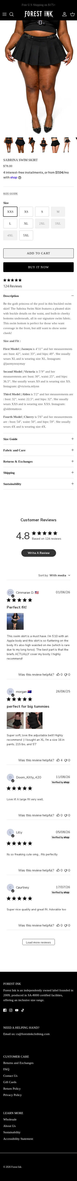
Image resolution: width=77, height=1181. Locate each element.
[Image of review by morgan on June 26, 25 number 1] (15, 720)
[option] (38, 77)
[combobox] (54, 575)
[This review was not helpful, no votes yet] (65, 674)
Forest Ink (16, 1167)
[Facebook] (4, 1010)
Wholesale (10, 1119)
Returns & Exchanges (18, 461)
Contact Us (10, 1075)
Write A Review (39, 553)
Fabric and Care (14, 450)
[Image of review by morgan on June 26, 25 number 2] (34, 720)
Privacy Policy (12, 1095)
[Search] (13, 14)
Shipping (9, 472)
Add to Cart (38, 253)
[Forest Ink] (38, 14)
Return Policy (12, 1088)
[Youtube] (16, 1010)
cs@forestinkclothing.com (33, 1034)
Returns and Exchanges (18, 1063)
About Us (9, 1126)
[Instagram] (10, 1010)
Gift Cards (9, 1082)
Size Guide (10, 193)
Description (11, 296)
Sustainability (12, 484)
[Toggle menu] (4, 14)
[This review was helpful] (58, 760)
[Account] (63, 14)
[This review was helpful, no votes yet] (58, 674)
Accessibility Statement (18, 1138)
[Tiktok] (22, 1010)
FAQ (6, 1069)
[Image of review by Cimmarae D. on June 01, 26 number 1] (15, 621)
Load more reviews (38, 942)
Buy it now (38, 267)
